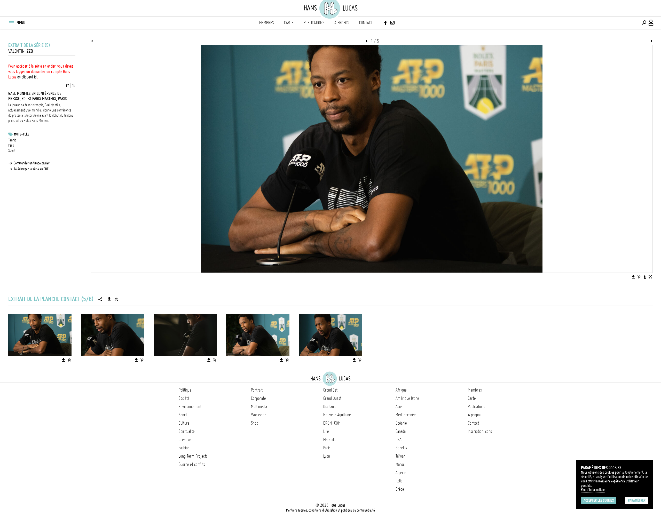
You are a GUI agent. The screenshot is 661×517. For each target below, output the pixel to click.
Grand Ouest (332, 398)
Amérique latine (407, 398)
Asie (399, 406)
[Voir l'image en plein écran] (650, 276)
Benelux (401, 447)
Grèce (400, 489)
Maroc (400, 464)
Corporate (258, 398)
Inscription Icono (480, 431)
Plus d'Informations (593, 489)
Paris (11, 145)
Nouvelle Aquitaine (337, 414)
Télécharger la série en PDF (31, 169)
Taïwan (400, 456)
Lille (326, 431)
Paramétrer (637, 500)
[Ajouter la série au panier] (116, 299)
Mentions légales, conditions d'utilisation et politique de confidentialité (330, 510)
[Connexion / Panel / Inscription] (651, 22)
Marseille (329, 439)
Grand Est (330, 390)
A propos (341, 22)
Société (184, 398)
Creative (185, 439)
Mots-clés (21, 134)
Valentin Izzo (20, 51)
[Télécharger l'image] (633, 276)
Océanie (401, 423)
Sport (11, 150)
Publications (314, 22)
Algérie (401, 472)
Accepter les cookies (599, 500)
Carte (289, 22)
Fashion (184, 447)
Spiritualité (187, 431)
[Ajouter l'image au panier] (639, 276)
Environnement (190, 406)
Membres (266, 22)
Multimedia (259, 406)
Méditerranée (406, 414)
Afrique (401, 390)
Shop (254, 423)
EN (73, 86)
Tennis (12, 140)
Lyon (326, 456)
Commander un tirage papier (32, 163)
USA (399, 439)
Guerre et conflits (192, 464)
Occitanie (329, 406)
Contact (366, 22)
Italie (399, 480)
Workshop (258, 414)
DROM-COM (332, 423)
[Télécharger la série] (109, 299)
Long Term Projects (193, 456)
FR (67, 86)
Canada (401, 431)
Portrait (257, 390)
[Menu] (11, 23)
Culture (184, 423)
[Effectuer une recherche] (644, 22)
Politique (185, 390)
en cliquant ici (27, 76)
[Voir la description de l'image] (644, 276)
